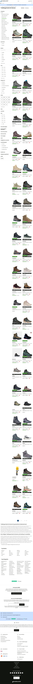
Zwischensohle (3, 133)
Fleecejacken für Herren (3, 570)
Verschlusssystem (4, 131)
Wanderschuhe (11, 566)
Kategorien (3, 11)
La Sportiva (3, 554)
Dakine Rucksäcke (19, 573)
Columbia (18, 551)
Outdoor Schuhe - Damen (7, 6)
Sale (1, 113)
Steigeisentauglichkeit (5, 154)
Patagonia (2, 550)
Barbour (10, 555)
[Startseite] (1, 6)
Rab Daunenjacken (27, 563)
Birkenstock (26, 554)
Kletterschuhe (3, 27)
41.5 (4, 104)
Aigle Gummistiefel (19, 562)
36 (6, 97)
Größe (2, 95)
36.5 (9, 97)
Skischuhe (2, 33)
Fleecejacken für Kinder (20, 561)
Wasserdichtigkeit (4, 126)
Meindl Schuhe (19, 572)
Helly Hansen (11, 554)
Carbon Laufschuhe (4, 15)
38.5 (9, 99)
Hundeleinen (27, 566)
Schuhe (2, 12)
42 (6, 104)
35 (1, 97)
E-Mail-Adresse (16, 602)
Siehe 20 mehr (3, 63)
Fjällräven (18, 550)
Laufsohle (2, 111)
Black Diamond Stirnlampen (19, 571)
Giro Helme (26, 562)
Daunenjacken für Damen (4, 562)
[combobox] (6, 50)
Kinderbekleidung (11, 574)
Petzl (25, 555)
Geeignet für (3, 80)
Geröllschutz (3, 152)
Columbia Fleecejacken (19, 569)
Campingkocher (11, 562)
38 (6, 99)
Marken (2, 48)
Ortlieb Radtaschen (27, 567)
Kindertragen (11, 573)
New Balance (27, 551)
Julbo (25, 550)
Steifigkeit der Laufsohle (5, 140)
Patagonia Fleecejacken (19, 564)
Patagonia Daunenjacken (27, 572)
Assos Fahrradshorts (28, 561)
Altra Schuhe (27, 568)
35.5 (4, 97)
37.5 (4, 99)
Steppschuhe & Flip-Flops (5, 37)
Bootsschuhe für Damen (5, 14)
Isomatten (2, 573)
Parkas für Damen (4, 563)
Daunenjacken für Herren (4, 567)
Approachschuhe (4, 21)
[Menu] (1, 3)
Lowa (2, 555)
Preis (1, 65)
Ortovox (2, 551)
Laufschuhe (11, 568)
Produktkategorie (4, 142)
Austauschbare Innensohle (3, 129)
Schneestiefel (3, 31)
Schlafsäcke (11, 561)
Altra (9, 550)
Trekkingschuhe (3, 18)
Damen (3, 6)
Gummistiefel (3, 34)
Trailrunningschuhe (4, 24)
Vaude (18, 554)
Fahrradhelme (11, 572)
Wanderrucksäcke (12, 563)
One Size (2, 158)
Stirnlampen (3, 574)
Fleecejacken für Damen (3, 565)
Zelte (2, 572)
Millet (10, 551)
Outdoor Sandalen (4, 30)
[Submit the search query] (32, 3)
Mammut (18, 555)
